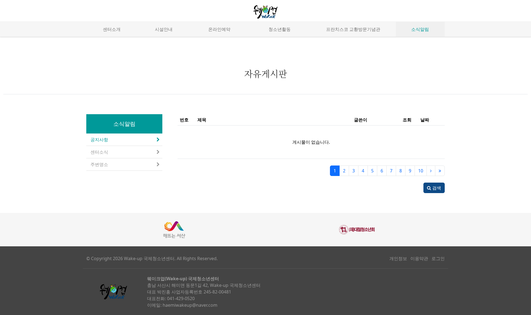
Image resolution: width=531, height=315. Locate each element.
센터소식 (99, 152)
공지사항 (99, 140)
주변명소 (99, 164)
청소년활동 (280, 29)
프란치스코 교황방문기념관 (353, 29)
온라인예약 (219, 29)
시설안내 (164, 29)
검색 (436, 188)
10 (420, 171)
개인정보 (398, 258)
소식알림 (420, 29)
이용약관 (419, 258)
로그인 (438, 258)
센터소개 (112, 29)
